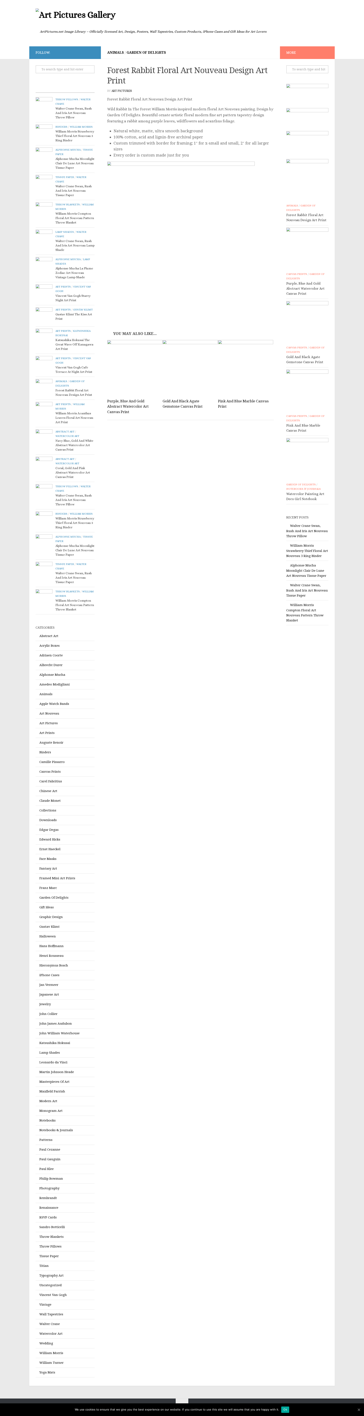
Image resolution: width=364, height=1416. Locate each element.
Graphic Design (51, 917)
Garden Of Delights (146, 53)
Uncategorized (50, 1285)
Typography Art (51, 1275)
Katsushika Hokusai (54, 1043)
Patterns (45, 1140)
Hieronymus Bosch (53, 965)
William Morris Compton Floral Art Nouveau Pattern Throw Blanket (74, 218)
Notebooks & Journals (56, 1130)
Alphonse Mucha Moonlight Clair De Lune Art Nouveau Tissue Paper (74, 163)
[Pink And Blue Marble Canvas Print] (245, 367)
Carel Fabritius (50, 781)
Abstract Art (64, 431)
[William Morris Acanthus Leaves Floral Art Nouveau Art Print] (44, 410)
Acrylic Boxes (49, 646)
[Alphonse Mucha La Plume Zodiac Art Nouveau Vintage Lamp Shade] (44, 265)
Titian (44, 1266)
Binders (61, 126)
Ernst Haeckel (49, 849)
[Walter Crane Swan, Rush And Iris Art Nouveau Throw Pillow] (44, 105)
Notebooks (47, 1120)
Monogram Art (51, 1111)
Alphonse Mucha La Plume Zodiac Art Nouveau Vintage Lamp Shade (74, 272)
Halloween (47, 936)
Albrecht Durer (51, 665)
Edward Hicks (49, 839)
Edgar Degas (49, 830)
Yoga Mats (47, 1372)
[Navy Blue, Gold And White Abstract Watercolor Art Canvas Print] (44, 437)
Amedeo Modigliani (54, 684)
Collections (47, 810)
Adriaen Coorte (51, 655)
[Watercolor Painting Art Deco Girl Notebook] (307, 459)
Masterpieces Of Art (54, 1082)
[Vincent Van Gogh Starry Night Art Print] (44, 292)
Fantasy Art (48, 868)
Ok (285, 1409)
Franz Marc (48, 888)
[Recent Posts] (50, 88)
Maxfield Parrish (52, 1091)
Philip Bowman (51, 1178)
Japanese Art (49, 994)
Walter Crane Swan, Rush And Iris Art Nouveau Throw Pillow (73, 113)
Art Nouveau (49, 713)
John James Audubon (55, 1023)
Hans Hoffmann (51, 946)
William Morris (81, 126)
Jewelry (45, 1004)
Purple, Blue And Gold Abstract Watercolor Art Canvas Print (128, 406)
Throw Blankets (67, 204)
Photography (49, 1188)
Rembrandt (48, 1198)
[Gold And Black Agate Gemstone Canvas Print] (190, 367)
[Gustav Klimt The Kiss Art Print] (44, 315)
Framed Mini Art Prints (57, 878)
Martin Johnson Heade (56, 1072)
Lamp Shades (64, 231)
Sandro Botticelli (52, 1227)
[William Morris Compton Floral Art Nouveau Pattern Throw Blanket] (44, 210)
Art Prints (63, 286)
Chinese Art (48, 791)
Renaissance (48, 1208)
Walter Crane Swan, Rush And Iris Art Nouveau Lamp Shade (75, 245)
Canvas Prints (50, 772)
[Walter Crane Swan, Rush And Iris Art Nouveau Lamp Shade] (44, 238)
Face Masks (47, 859)
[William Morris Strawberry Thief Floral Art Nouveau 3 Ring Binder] (44, 132)
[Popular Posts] (80, 88)
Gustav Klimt (83, 309)
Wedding (46, 1343)
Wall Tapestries (51, 1314)
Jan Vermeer (48, 985)
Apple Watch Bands (54, 704)
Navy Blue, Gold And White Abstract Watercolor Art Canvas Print (74, 445)
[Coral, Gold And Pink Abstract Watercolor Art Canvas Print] (44, 465)
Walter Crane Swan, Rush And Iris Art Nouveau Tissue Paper (73, 190)
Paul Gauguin (49, 1159)
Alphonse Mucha (68, 149)
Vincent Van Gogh (53, 1295)
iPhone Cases (49, 975)
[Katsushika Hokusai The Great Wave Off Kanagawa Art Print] (44, 337)
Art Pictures (121, 90)
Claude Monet (50, 801)
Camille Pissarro (52, 762)
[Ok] (359, 1410)
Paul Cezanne (49, 1149)
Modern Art (48, 1101)
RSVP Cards (48, 1217)
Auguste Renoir (51, 742)
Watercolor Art (67, 436)
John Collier (48, 1014)
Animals (115, 53)
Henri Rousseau (51, 956)
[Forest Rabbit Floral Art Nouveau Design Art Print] (44, 387)
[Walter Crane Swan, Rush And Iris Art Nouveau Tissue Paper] (44, 183)
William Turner (51, 1363)
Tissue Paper (64, 177)
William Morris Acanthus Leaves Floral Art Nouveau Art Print (74, 417)
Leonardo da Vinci (53, 1062)
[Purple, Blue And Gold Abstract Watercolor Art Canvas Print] (134, 367)
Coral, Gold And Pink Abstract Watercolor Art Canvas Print (72, 472)
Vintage (45, 1304)
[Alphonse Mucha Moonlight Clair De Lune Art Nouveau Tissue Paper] (44, 155)
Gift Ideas (46, 907)
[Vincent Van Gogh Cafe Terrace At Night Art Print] (44, 364)
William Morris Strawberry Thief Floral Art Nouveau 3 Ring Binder (74, 136)
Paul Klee (46, 1169)
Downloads (48, 820)
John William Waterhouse (59, 1033)
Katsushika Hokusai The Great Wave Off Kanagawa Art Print (74, 344)
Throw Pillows (66, 99)
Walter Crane (49, 1324)
